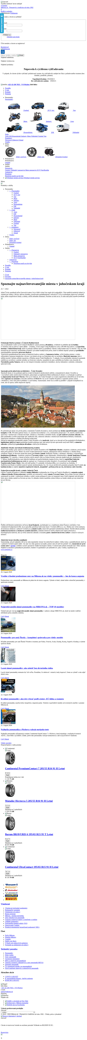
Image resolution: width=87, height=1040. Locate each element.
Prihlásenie (14, 13)
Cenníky (8, 939)
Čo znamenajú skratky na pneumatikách (18, 966)
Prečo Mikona (10, 935)
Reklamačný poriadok (12, 910)
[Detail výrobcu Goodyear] (11, 896)
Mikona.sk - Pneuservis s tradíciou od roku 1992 (17, 7)
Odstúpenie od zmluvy (12, 912)
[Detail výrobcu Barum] (11, 885)
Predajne (8, 94)
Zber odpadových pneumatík (14, 918)
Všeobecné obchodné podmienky (16, 908)
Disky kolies (9, 955)
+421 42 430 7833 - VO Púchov (19, 84)
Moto (25, 121)
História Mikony (10, 937)
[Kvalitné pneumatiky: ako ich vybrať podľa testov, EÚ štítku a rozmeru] (8, 693)
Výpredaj (4, 5)
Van (74, 110)
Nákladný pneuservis (18, 170)
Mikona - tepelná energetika (14, 916)
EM (52, 132)
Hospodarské (16, 136)
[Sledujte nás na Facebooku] (15, 1005)
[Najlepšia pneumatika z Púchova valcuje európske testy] (8, 723)
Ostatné (7, 162)
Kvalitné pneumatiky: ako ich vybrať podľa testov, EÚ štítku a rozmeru (32, 699)
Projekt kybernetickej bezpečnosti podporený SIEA (22, 927)
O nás (7, 90)
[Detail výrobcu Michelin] (11, 893)
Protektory (8, 138)
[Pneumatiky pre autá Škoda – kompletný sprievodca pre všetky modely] (8, 631)
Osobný (8, 170)
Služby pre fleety (10, 941)
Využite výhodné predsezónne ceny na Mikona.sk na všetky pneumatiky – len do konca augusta (42, 576)
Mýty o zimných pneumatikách (15, 961)
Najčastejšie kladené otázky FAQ (16, 923)
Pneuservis (8, 168)
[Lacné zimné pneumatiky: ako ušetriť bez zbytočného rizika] (8, 662)
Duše (7, 134)
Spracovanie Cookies (12, 925)
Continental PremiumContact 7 (35, 768)
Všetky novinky (6, 743)
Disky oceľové (21, 157)
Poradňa (8, 88)
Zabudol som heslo (13, 37)
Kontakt (8, 92)
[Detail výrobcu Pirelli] (11, 900)
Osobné (26, 110)
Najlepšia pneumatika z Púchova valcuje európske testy (25, 729)
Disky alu (40, 157)
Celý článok (5, 586)
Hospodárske (28, 132)
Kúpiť (7, 775)
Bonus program (10, 914)
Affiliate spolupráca (11, 921)
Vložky (7, 142)
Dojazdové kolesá (61, 157)
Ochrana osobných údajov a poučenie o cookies (21, 919)
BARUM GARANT (12, 980)
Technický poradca (9, 949)
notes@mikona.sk (7, 992)
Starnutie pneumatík (11, 964)
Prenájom (8, 174)
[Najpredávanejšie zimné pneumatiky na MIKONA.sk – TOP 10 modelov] (8, 601)
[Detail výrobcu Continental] (11, 888)
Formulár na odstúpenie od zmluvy (16, 945)
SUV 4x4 (51, 110)
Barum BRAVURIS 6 (29, 834)
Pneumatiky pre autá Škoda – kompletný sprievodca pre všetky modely (32, 637)
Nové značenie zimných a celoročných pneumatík (21, 968)
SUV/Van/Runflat (43, 170)
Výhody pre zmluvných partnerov (16, 943)
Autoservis (8, 172)
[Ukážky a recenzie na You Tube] (16, 1001)
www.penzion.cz (6, 549)
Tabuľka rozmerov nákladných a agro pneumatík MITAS (24, 962)
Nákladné (75, 132)
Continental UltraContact (31, 867)
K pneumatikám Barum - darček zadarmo (19, 978)
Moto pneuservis (31, 170)
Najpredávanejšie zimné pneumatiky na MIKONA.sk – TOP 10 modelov (32, 607)
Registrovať (5, 47)
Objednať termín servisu (31, 178)
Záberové (15, 140)
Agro (72, 121)
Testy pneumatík (10, 957)
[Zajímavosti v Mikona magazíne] (16, 1003)
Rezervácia (4, 1032)
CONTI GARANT (11, 976)
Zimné (21, 140)
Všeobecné (5, 904)
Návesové (8, 140)
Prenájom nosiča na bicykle (14, 176)
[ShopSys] (11, 1016)
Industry (49, 121)
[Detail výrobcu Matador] (11, 891)
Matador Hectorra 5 (29, 801)
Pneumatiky (9, 99)
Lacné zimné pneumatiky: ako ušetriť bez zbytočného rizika (27, 668)
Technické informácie (12, 959)
